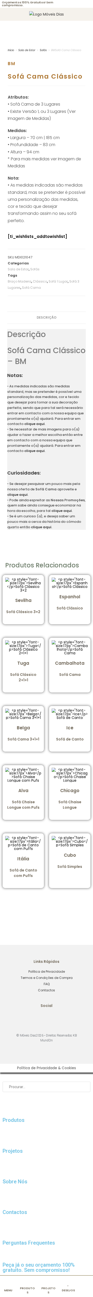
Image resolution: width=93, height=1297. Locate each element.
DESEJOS (68, 1290)
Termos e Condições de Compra (47, 978)
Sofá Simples (69, 860)
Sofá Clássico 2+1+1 (23, 671)
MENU (8, 1290)
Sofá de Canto (70, 733)
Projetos (13, 1151)
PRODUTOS (27, 1290)
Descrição (47, 317)
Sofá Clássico (70, 602)
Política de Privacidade (46, 971)
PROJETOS (48, 1290)
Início (11, 50)
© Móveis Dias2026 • (31, 1035)
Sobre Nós (15, 1181)
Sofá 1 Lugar (58, 281)
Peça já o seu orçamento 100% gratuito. (39, 1267)
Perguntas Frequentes (29, 1243)
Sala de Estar (26, 50)
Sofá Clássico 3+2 (23, 605)
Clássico (40, 281)
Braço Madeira (19, 281)
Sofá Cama (31, 287)
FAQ (47, 984)
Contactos (46, 990)
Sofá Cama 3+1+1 (23, 733)
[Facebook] (39, 1019)
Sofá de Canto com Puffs (23, 867)
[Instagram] (53, 1019)
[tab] (46, 318)
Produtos (14, 1120)
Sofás (43, 50)
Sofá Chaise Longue (69, 798)
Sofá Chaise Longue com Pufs (23, 798)
